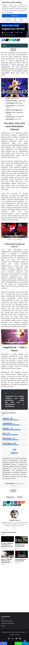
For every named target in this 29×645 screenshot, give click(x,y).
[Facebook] (2, 40)
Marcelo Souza (7, 32)
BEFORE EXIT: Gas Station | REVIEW (20, 545)
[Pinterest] (18, 502)
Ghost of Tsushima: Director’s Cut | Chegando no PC (6, 561)
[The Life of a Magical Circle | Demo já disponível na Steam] (7, 539)
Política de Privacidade (7, 621)
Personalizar (8, 20)
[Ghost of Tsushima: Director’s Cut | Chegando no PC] (7, 554)
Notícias (11, 25)
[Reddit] (22, 502)
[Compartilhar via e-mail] (17, 40)
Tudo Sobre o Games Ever (7, 623)
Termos (3, 625)
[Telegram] (14, 40)
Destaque (4, 25)
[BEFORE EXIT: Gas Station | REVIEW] (21, 539)
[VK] (4, 505)
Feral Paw (17, 119)
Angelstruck (10, 497)
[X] (6, 40)
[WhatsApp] (10, 40)
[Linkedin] (11, 502)
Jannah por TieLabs (14, 634)
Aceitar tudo (14, 15)
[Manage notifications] (25, 641)
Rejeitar (21, 20)
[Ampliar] (26, 225)
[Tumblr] (15, 502)
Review (16, 25)
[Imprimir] (18, 505)
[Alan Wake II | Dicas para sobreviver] (21, 554)
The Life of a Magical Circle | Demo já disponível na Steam (7, 545)
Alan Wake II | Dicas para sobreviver (20, 560)
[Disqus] (14, 588)
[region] (14, 11)
